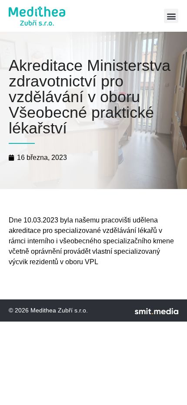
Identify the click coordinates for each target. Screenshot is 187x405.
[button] (171, 16)
